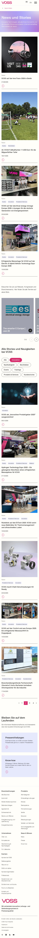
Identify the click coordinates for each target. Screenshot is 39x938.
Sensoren (23, 816)
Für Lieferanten (6, 849)
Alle (5, 360)
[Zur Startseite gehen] (7, 2)
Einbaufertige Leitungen (28, 798)
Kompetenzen (6, 840)
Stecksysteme (25, 805)
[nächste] (36, 703)
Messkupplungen (26, 819)
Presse (23, 840)
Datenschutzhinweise (7, 927)
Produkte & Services (11, 375)
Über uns (4, 837)
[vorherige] (19, 703)
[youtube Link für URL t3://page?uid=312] (13, 935)
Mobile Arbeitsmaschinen (9, 802)
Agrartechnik (5, 809)
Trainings (17, 370)
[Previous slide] (31, 339)
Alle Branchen (6, 794)
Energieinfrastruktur (7, 825)
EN (31, 2)
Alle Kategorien (25, 794)
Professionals (5, 875)
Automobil (4, 798)
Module (23, 802)
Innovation (16, 360)
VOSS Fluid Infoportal (7, 921)
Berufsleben (24, 365)
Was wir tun (5, 864)
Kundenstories (29, 375)
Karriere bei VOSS (7, 857)
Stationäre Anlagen (7, 805)
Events (6, 370)
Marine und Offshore (7, 816)
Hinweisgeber (5, 930)
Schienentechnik (6, 812)
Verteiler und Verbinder (27, 823)
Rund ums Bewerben (8, 888)
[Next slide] (36, 339)
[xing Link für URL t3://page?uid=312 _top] (2, 935)
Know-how (24, 844)
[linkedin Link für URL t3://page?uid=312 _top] (6, 935)
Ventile (23, 812)
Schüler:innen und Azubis (9, 884)
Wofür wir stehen (6, 868)
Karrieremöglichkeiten (8, 872)
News (22, 837)
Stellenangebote (6, 861)
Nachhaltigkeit (9, 365)
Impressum (4, 924)
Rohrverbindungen (26, 809)
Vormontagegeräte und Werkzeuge (27, 827)
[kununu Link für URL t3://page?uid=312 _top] (10, 935)
